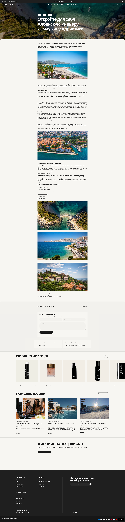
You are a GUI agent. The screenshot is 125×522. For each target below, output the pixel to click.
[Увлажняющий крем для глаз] (51, 371)
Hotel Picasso (41, 196)
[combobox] (5, 1)
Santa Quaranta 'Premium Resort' (44, 191)
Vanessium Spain (19, 495)
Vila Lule (40, 198)
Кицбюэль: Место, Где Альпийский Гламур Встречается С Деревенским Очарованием (94, 424)
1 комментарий (74, 342)
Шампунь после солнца (23, 385)
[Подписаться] (90, 484)
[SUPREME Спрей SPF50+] (98, 371)
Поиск (17, 481)
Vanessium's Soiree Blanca (44, 481)
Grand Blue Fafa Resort (42, 194)
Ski (82, 403)
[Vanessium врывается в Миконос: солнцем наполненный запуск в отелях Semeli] (62, 408)
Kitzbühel (83, 401)
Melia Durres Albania (42, 189)
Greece (51, 399)
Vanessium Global (19, 504)
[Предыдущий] (47, 1)
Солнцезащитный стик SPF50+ (118, 385)
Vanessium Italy (19, 496)
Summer (51, 403)
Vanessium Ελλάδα (19, 501)
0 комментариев (85, 306)
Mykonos (51, 401)
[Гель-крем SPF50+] (74, 371)
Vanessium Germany (20, 498)
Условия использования (68, 334)
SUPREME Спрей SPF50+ (94, 385)
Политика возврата (19, 484)
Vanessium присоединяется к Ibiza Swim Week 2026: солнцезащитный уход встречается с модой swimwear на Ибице (30, 425)
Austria (83, 399)
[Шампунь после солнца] (27, 371)
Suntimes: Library (19, 479)
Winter (83, 408)
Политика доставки (19, 486)
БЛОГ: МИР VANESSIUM (21, 500)
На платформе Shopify (14, 518)
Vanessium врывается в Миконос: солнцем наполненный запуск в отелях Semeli (62, 424)
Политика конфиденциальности (60, 334)
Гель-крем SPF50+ (69, 385)
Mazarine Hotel (41, 187)
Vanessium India (19, 503)
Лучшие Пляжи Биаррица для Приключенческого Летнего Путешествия (75, 344)
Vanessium (51, 408)
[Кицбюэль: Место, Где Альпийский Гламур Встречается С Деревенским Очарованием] (94, 408)
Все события (41, 486)
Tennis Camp (41, 484)
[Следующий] (71, 1)
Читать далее (18, 433)
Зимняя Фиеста (42, 483)
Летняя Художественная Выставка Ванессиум (48, 479)
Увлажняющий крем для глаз (48, 385)
